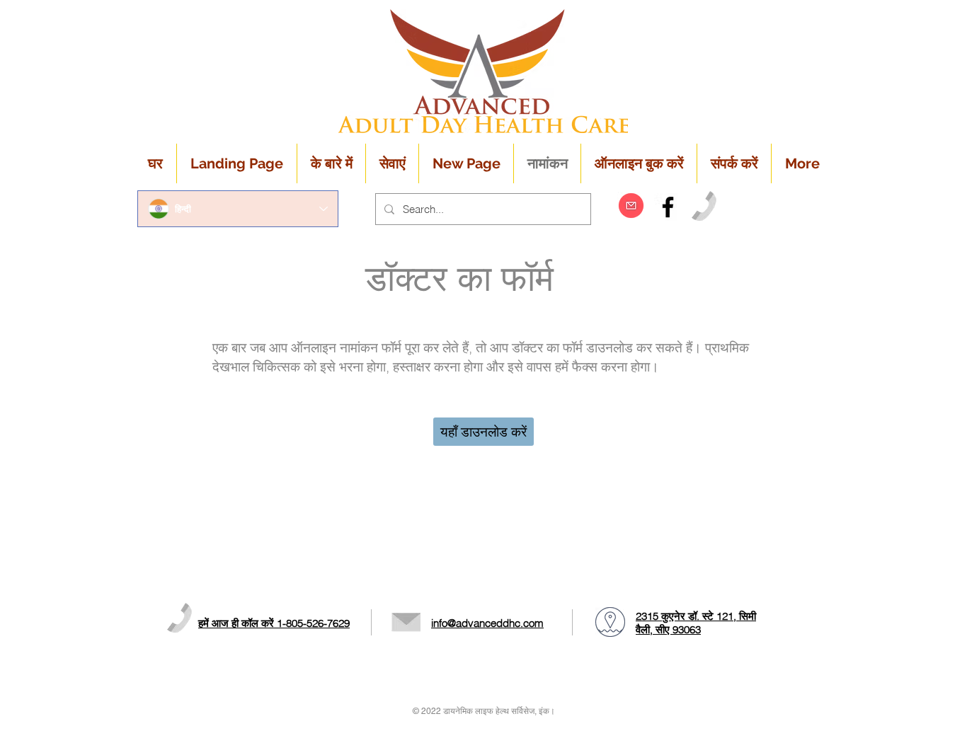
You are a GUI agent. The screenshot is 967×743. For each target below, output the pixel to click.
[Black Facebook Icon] (668, 207)
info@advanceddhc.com (487, 623)
